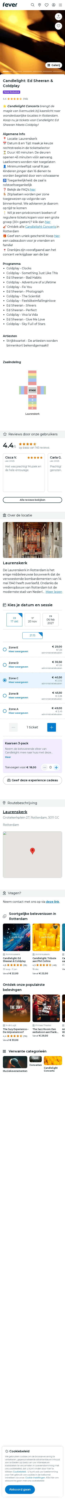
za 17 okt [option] (14, 619)
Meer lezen (54, 592)
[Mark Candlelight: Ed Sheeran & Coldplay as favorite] (58, 26)
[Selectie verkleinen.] (45, 767)
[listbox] (32, 619)
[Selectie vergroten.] (51, 727)
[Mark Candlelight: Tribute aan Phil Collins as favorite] (55, 927)
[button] (32, 649)
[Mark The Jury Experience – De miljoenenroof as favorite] (25, 998)
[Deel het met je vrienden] (58, 16)
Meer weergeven (18, 651)
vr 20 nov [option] (32, 619)
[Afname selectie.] (13, 727)
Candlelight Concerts (40, 226)
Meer (8, 757)
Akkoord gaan (20, 1489)
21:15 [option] (32, 635)
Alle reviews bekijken (32, 500)
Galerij (55, 65)
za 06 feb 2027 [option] (51, 619)
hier (33, 189)
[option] (32, 649)
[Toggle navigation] (60, 5)
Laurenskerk (15, 812)
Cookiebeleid (19, 1471)
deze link (52, 901)
